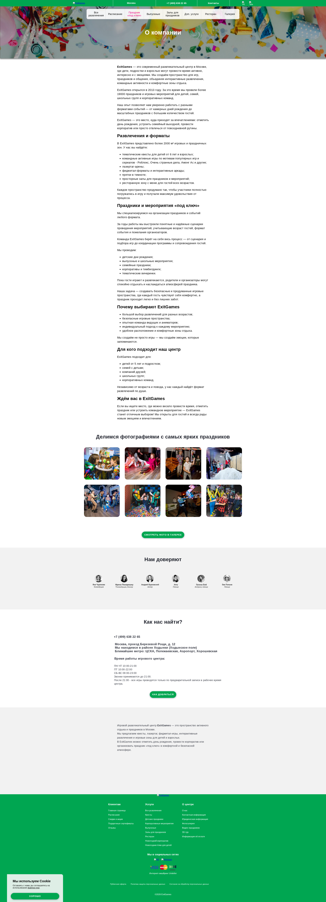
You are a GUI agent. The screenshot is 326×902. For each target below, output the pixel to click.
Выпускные (153, 14)
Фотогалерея (188, 823)
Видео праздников (191, 827)
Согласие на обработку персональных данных (189, 884)
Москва (131, 3)
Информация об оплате (193, 836)
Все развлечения (96, 14)
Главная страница (117, 810)
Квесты (148, 814)
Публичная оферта (118, 884)
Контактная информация (194, 814)
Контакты (213, 3)
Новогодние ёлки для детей (158, 844)
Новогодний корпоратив (156, 840)
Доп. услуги (192, 14)
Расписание (115, 14)
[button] (246, 581)
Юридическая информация (195, 818)
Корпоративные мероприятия (159, 823)
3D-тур (185, 831)
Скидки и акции (115, 818)
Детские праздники (154, 818)
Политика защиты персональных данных (148, 884)
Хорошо (35, 896)
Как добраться (163, 694)
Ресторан (210, 14)
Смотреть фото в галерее (163, 534)
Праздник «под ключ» (134, 14)
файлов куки (33, 888)
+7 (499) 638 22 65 (177, 3)
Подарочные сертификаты (121, 823)
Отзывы (112, 827)
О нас (185, 810)
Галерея (230, 14)
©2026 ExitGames (163, 894)
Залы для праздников (172, 14)
